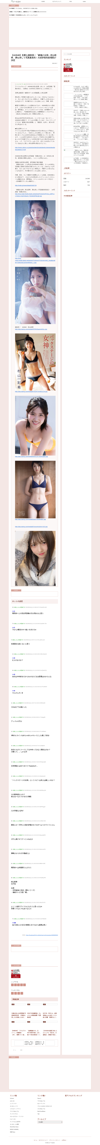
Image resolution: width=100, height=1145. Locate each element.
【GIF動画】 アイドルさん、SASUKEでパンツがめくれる (23, 8)
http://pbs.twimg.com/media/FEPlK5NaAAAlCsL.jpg (31, 329)
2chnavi (12, 1098)
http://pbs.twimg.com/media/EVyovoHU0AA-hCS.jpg (31, 526)
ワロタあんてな (41, 1101)
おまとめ (12, 1101)
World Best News (14, 1126)
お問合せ (64, 1140)
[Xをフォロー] (15, 993)
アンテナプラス (14, 1114)
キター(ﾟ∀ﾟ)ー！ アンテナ (17, 1116)
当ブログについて (43, 1140)
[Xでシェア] (12, 985)
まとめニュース (14, 1106)
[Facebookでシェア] (15, 985)
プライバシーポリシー (54, 1140)
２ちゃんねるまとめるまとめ (45, 1106)
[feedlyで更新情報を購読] (18, 993)
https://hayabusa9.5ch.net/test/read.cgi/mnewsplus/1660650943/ (42, 935)
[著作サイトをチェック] (12, 993)
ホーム (35, 1140)
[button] (24, 985)
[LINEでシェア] (21, 985)
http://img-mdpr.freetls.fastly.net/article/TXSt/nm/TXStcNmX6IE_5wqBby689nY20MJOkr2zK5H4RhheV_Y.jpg (35, 260)
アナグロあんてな (14, 1111)
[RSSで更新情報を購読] (21, 993)
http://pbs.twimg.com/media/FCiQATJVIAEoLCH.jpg (31, 391)
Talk (38, 1114)
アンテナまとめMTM (15, 1121)
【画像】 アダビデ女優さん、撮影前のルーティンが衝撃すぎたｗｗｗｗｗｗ (27, 11)
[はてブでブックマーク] (18, 985)
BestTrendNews (41, 1111)
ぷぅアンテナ (13, 1103)
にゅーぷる (12, 1119)
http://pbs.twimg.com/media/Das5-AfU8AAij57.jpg (30, 519)
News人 (39, 1098)
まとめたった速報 (14, 1124)
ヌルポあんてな (41, 1108)
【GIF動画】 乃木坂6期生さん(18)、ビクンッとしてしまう (23, 15)
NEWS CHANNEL (14, 1129)
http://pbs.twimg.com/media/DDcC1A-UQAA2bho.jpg (31, 456)
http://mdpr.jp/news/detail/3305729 (25, 185)
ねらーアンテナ (41, 1103)
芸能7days (12, 1132)
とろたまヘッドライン (15, 1108)
